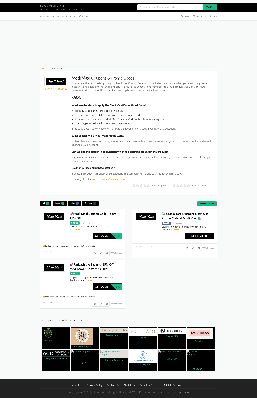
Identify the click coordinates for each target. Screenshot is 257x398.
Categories (70, 16)
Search (210, 7)
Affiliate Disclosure (174, 385)
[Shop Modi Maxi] (55, 81)
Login (214, 16)
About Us (77, 385)
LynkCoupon (52, 6)
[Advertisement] (128, 43)
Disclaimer (129, 385)
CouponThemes (182, 392)
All (45, 203)
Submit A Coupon (149, 385)
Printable (90, 203)
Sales (74, 203)
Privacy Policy (94, 385)
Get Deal (197, 236)
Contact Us (113, 385)
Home (46, 16)
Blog (85, 16)
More (77, 229)
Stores (55, 16)
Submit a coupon (207, 203)
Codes (59, 203)
